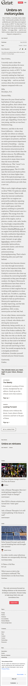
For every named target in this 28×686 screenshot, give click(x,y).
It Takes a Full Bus (8, 564)
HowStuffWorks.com (15, 229)
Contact (3, 636)
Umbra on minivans (11, 443)
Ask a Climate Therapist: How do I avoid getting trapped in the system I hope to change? (13, 492)
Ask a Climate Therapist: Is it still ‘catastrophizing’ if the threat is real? (13, 513)
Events (3, 653)
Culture (11, 447)
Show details (20, 674)
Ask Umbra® (4, 38)
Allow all (14, 678)
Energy (3, 612)
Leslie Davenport (5, 497)
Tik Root (6, 485)
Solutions (3, 616)
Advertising (4, 657)
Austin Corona (7, 550)
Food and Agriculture (6, 622)
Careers (3, 638)
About (2, 632)
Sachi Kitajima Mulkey (6, 559)
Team (2, 634)
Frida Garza (4, 578)
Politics (3, 614)
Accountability (4, 618)
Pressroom (4, 642)
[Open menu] (25, 2)
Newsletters (4, 651)
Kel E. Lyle (3, 566)
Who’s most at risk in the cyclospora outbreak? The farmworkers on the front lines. (12, 573)
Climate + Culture (23, 45)
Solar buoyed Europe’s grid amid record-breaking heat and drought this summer (13, 544)
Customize (13, 683)
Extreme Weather (5, 620)
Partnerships (4, 640)
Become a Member (5, 655)
